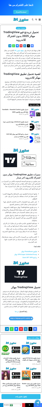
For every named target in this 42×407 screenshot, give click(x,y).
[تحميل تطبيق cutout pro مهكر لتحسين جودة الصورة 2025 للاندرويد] (35, 126)
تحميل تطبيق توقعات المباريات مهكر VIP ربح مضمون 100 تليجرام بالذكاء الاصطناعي (11, 360)
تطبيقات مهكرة (21, 28)
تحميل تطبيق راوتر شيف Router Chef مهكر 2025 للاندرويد (31, 384)
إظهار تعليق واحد (21, 397)
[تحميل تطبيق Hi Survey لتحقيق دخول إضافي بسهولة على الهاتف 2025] (31, 349)
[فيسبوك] (32, 45)
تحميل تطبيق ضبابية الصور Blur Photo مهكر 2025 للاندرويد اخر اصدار (11, 385)
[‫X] (28, 45)
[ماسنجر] (17, 45)
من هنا (17, 311)
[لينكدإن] (24, 45)
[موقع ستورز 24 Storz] (21, 19)
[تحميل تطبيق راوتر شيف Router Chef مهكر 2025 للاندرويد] (31, 374)
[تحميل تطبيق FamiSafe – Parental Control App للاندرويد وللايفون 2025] (35, 113)
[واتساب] (13, 45)
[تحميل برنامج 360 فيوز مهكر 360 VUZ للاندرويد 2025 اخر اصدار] (35, 138)
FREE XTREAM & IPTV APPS (20, 318)
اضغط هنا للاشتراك (21, 12)
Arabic (7, 405)
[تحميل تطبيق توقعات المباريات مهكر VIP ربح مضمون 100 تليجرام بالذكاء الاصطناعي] (11, 349)
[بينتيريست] (21, 45)
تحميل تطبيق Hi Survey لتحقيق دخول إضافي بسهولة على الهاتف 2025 (31, 360)
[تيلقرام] (9, 45)
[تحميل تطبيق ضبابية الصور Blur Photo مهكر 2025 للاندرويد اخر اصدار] (11, 374)
